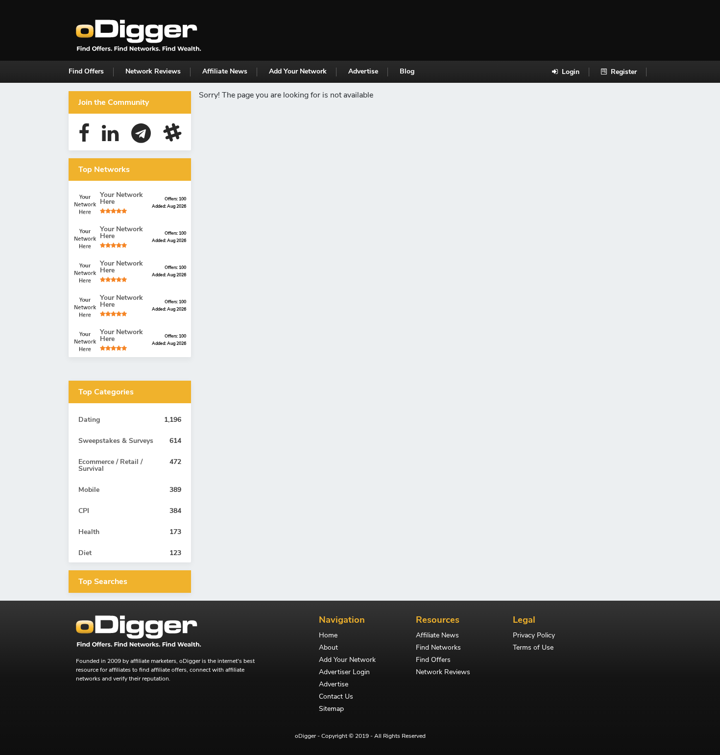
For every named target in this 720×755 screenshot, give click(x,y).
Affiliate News (224, 71)
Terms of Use (533, 648)
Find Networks (438, 648)
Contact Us (336, 697)
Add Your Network (298, 71)
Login (569, 71)
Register (623, 71)
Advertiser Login (344, 673)
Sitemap (331, 709)
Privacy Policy (534, 636)
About (328, 648)
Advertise (363, 71)
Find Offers (86, 71)
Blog (407, 71)
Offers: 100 (175, 199)
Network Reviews (153, 71)
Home (328, 636)
